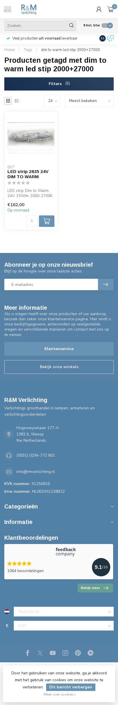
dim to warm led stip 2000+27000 (70, 49)
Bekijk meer (90, 588)
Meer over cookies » (60, 694)
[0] (110, 9)
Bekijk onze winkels (59, 367)
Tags (27, 49)
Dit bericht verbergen (70, 687)
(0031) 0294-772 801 (35, 455)
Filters (56, 84)
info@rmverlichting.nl (35, 471)
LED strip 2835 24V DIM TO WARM (27, 174)
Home (9, 49)
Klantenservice (59, 348)
